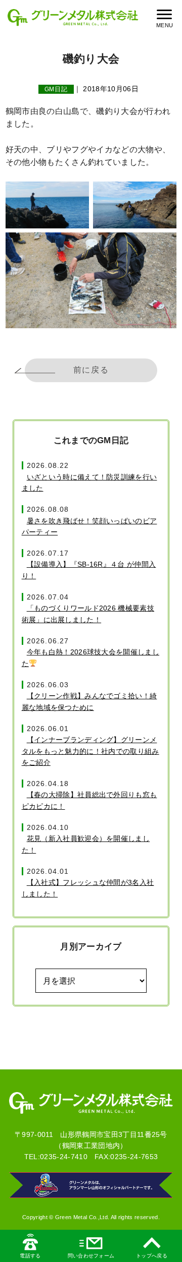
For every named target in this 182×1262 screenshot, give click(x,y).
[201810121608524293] (134, 205)
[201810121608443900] (47, 205)
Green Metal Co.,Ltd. (82, 1217)
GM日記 (56, 89)
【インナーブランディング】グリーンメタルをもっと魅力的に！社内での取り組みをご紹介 (90, 751)
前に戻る (91, 370)
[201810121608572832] (91, 280)
